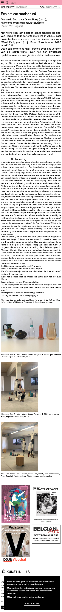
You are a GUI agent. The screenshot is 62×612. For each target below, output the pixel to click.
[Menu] (2, 2)
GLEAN (11, 3)
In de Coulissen (8, 7)
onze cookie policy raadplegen (31, 597)
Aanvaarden (32, 603)
